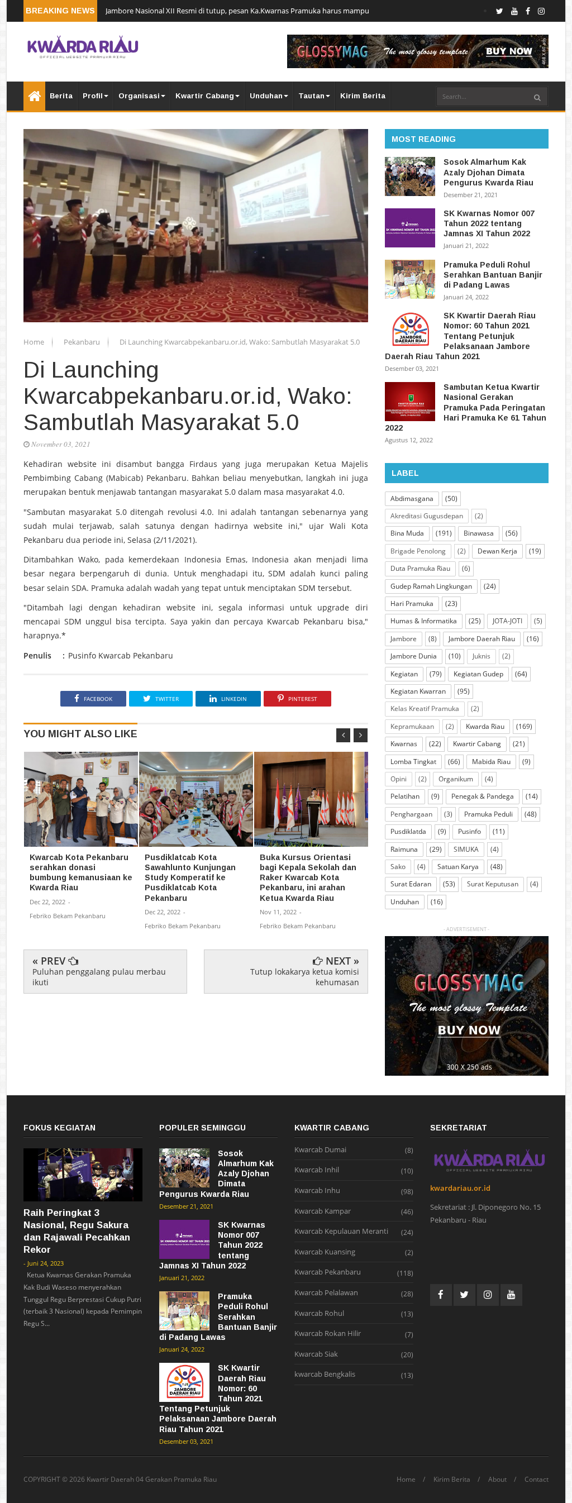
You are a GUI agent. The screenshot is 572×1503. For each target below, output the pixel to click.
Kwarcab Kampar (322, 1211)
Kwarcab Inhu (317, 1190)
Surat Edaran (410, 884)
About (497, 1479)
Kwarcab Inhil (316, 1170)
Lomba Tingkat (413, 761)
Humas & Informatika (423, 621)
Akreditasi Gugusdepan (426, 516)
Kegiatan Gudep (478, 674)
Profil (93, 96)
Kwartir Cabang (204, 96)
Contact (537, 1479)
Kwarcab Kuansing (324, 1252)
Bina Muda (407, 533)
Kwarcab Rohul (319, 1313)
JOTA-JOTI (507, 621)
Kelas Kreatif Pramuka (424, 708)
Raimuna (404, 849)
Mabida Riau (491, 761)
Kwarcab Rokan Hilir (327, 1333)
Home (34, 342)
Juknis (481, 656)
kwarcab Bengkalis (324, 1374)
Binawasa (479, 533)
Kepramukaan (412, 726)
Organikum (455, 779)
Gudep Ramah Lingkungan (431, 586)
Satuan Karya (458, 866)
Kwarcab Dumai (320, 1150)
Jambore (403, 638)
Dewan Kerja (497, 551)
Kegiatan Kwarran (418, 691)
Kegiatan (404, 674)
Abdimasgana (411, 498)
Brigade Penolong (418, 551)
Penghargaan (411, 814)
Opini (398, 779)
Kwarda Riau (485, 726)
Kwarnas (403, 743)
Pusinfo (469, 831)
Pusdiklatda (408, 831)
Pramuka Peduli (488, 814)
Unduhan (266, 96)
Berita (61, 96)
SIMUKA (466, 849)
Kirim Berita (362, 96)
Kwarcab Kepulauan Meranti (341, 1231)
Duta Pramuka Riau (420, 568)
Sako (398, 866)
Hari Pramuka (411, 603)
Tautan (311, 96)
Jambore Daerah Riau (482, 638)
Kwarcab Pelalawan (326, 1293)
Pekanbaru (83, 342)
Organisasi (139, 96)
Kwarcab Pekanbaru (327, 1272)
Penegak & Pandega (482, 796)
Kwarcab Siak (316, 1354)
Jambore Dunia (413, 656)
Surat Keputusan (492, 884)
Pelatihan (405, 796)
